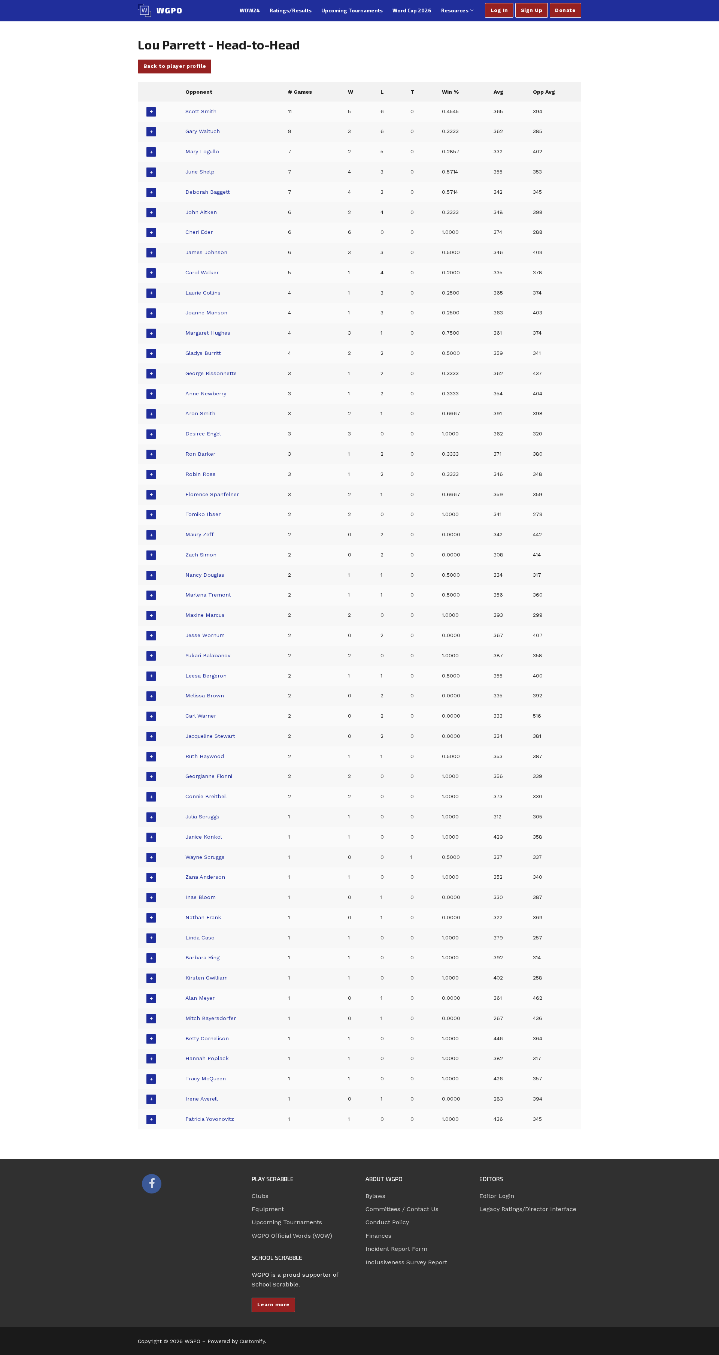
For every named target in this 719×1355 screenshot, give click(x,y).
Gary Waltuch (202, 131)
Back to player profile (174, 66)
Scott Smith (200, 111)
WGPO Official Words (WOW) (292, 1235)
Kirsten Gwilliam (206, 978)
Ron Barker (200, 454)
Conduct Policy (387, 1222)
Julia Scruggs (202, 817)
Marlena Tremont (208, 595)
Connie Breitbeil (206, 796)
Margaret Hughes (207, 333)
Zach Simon (200, 555)
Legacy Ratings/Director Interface (527, 1209)
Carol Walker (202, 272)
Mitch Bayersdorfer (210, 1018)
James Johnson (206, 252)
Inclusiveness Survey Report (406, 1262)
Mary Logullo (202, 151)
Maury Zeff (199, 534)
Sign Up (532, 10)
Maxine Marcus (205, 615)
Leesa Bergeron (206, 676)
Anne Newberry (205, 393)
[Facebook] (151, 1183)
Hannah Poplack (207, 1058)
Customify (252, 1341)
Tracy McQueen (205, 1078)
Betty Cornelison (207, 1038)
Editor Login (496, 1195)
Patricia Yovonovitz (209, 1119)
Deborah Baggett (207, 192)
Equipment (268, 1209)
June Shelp (200, 172)
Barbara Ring (202, 957)
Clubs (260, 1195)
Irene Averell (201, 1099)
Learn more (273, 1304)
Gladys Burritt (203, 353)
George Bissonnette (211, 373)
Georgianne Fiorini (208, 776)
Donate (565, 10)
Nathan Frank (203, 917)
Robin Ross (200, 474)
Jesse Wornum (205, 635)
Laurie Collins (203, 293)
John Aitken (201, 212)
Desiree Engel (203, 434)
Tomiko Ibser (203, 514)
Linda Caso (200, 938)
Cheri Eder (199, 232)
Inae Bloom (200, 897)
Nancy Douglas (204, 575)
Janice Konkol (203, 837)
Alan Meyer (200, 998)
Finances (378, 1235)
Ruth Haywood (204, 756)
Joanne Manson (206, 313)
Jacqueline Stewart (210, 736)
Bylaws (375, 1195)
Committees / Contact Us (402, 1209)
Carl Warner (200, 716)
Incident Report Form (396, 1248)
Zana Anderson (205, 877)
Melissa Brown (204, 695)
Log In (499, 10)
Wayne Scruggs (205, 857)
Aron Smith (200, 413)
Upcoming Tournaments (287, 1222)
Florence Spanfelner (212, 494)
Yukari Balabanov (207, 655)
